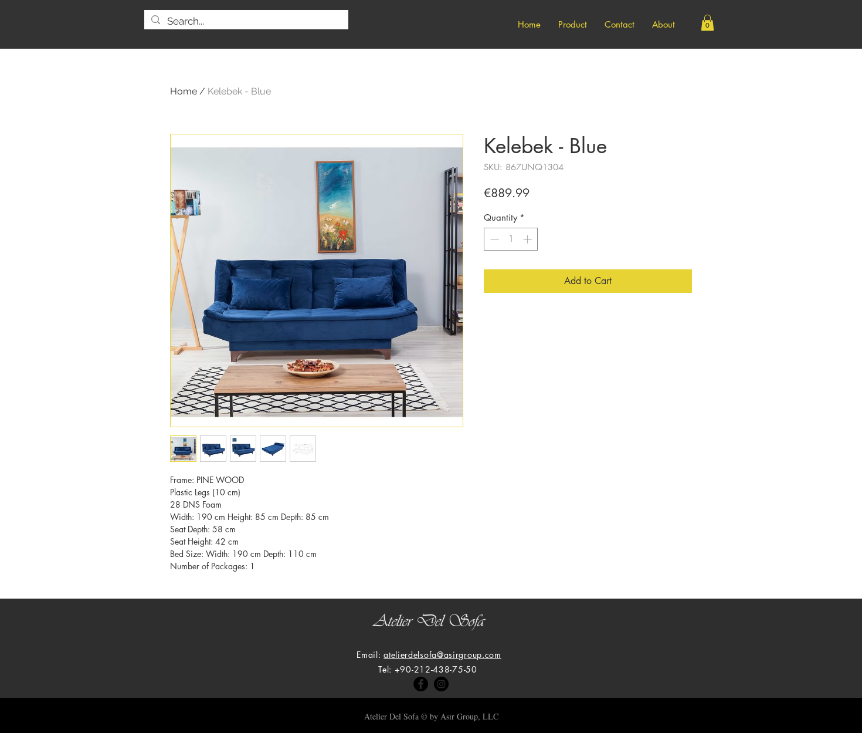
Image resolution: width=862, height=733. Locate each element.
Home (183, 91)
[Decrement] (493, 239)
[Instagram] (441, 684)
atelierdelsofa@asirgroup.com (442, 654)
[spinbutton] (511, 239)
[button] (707, 23)
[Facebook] (420, 684)
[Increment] (529, 239)
